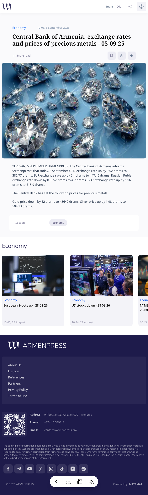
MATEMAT (135, 484)
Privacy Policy (18, 390)
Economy (58, 222)
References (16, 377)
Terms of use (17, 396)
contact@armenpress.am (60, 430)
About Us (15, 365)
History (13, 371)
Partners (14, 383)
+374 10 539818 (54, 422)
